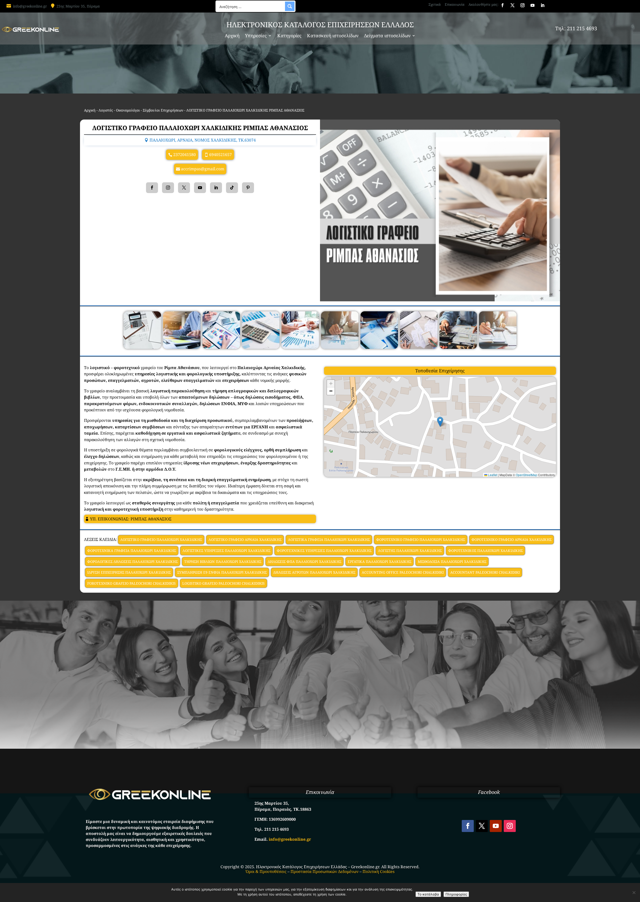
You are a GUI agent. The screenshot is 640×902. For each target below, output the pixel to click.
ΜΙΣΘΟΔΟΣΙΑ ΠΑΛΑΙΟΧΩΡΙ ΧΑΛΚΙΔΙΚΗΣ (452, 561)
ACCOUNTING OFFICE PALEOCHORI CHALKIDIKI (403, 572)
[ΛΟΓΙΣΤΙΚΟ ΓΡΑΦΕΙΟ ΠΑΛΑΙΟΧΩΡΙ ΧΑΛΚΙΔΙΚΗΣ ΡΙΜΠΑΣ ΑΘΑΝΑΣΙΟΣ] (142, 347)
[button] (440, 422)
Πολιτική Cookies (378, 871)
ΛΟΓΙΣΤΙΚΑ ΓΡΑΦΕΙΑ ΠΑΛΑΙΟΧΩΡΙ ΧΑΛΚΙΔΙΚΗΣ (329, 539)
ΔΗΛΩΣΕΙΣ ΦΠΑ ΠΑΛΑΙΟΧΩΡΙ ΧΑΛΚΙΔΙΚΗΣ (304, 561)
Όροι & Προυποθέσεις (266, 871)
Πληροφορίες (456, 894)
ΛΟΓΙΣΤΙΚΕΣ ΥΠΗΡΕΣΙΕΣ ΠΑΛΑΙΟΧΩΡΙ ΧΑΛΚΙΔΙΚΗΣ (226, 550)
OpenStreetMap (526, 475)
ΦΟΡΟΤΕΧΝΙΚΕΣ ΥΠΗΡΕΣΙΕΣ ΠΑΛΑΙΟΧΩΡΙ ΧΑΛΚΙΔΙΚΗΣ (324, 550)
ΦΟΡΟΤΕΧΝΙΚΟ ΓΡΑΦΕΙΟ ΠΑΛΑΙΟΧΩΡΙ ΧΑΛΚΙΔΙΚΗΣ (420, 539)
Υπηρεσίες (256, 36)
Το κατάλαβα (428, 894)
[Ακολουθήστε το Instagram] (522, 5)
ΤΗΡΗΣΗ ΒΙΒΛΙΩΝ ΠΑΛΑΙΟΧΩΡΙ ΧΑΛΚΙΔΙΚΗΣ (222, 561)
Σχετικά (434, 4)
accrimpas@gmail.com (202, 169)
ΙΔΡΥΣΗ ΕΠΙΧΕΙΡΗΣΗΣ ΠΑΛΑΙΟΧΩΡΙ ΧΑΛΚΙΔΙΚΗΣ (129, 572)
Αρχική (232, 36)
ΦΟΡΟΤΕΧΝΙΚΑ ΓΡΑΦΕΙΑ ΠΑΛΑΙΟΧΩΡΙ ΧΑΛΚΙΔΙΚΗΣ (131, 550)
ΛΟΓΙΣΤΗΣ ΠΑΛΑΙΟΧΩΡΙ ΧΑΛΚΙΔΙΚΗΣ (410, 550)
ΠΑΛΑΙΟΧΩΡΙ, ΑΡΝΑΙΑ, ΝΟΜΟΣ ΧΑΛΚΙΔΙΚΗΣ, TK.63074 (203, 140)
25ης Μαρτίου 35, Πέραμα (78, 6)
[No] (633, 892)
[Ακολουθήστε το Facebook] (502, 5)
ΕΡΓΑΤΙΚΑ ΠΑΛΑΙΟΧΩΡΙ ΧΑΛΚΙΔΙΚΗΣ (379, 561)
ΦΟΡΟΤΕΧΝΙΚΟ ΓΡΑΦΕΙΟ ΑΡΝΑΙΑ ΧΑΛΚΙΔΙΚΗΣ (512, 539)
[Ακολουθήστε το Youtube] (532, 5)
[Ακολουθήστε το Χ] (512, 5)
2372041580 (184, 154)
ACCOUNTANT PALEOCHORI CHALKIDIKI (485, 572)
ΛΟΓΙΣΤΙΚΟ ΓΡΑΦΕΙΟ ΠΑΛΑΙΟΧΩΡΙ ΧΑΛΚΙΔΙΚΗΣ (161, 539)
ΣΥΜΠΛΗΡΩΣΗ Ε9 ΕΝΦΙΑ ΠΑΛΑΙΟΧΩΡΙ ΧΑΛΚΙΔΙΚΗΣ (222, 572)
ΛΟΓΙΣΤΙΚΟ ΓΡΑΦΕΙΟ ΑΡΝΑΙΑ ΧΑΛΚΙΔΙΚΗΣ (245, 539)
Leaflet (492, 475)
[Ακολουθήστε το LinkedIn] (542, 5)
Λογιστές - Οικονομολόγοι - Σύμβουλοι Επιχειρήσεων (140, 110)
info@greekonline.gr (30, 6)
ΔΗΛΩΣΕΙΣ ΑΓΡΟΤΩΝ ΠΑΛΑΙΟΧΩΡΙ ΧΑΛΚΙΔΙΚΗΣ (314, 572)
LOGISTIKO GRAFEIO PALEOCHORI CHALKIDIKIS (223, 583)
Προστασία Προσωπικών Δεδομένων (324, 871)
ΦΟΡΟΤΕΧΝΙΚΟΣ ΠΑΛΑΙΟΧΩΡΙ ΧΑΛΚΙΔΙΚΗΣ (485, 550)
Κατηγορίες (289, 36)
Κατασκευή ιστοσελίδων (332, 36)
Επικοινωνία (454, 4)
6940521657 (220, 154)
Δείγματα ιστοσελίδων (387, 36)
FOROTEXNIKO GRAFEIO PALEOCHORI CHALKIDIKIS (131, 583)
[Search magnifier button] (289, 6)
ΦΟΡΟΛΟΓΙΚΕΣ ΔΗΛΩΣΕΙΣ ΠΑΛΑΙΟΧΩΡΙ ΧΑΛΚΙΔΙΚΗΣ (132, 561)
